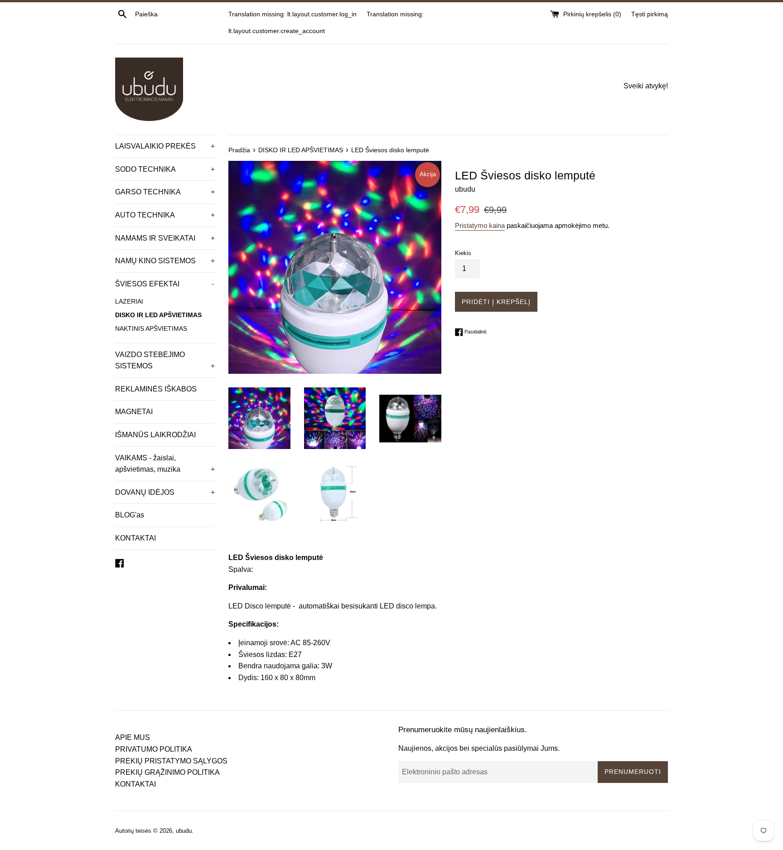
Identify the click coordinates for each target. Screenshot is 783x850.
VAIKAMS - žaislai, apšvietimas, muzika (165, 463)
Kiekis (463, 253)
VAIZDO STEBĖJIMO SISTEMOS (165, 360)
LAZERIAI (129, 301)
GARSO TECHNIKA (165, 192)
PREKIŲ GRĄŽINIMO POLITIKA (167, 772)
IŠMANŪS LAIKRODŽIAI (155, 435)
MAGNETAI (134, 411)
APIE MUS (132, 737)
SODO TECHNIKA (165, 169)
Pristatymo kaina (480, 225)
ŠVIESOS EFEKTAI (164, 284)
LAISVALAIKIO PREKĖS (165, 146)
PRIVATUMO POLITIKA (153, 749)
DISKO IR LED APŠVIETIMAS (158, 315)
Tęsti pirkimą (649, 14)
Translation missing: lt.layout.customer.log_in (292, 14)
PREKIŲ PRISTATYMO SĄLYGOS (171, 761)
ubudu (184, 830)
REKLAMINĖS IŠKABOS (156, 389)
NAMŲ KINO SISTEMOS (165, 261)
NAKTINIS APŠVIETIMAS (151, 328)
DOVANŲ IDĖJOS (165, 492)
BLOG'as (129, 515)
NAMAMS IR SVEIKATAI (165, 238)
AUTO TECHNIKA (165, 215)
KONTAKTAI (135, 538)
